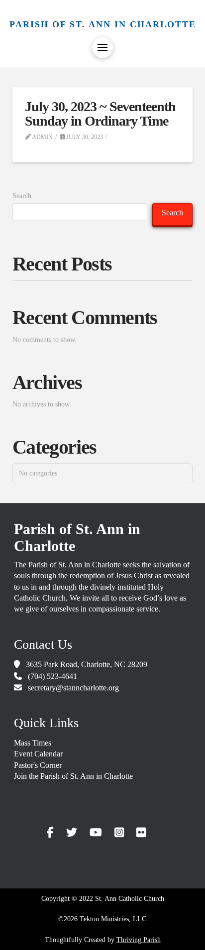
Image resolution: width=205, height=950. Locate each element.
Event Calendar (38, 753)
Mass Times (32, 743)
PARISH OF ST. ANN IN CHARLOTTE (102, 24)
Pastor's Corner (38, 765)
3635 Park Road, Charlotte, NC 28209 (86, 664)
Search (21, 196)
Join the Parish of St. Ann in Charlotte (73, 776)
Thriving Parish (138, 940)
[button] (102, 47)
